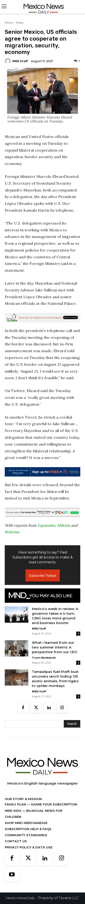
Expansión (46, 525)
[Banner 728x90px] (42, 512)
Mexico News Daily (20, 898)
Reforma (12, 532)
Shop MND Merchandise (26, 823)
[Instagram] (62, 707)
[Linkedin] (49, 707)
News (19, 23)
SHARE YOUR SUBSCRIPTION (53, 804)
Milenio (63, 525)
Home (9, 23)
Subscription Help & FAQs (28, 829)
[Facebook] (23, 707)
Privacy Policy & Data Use (28, 847)
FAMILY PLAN (16, 804)
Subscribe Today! (42, 575)
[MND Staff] (8, 61)
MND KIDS (13, 810)
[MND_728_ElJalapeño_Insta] (42, 317)
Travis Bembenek (44, 657)
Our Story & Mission (23, 799)
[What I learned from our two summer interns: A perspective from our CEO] (16, 648)
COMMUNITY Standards (26, 835)
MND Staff (20, 61)
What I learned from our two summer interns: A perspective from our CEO (54, 647)
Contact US (16, 841)
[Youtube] (12, 875)
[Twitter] (36, 707)
